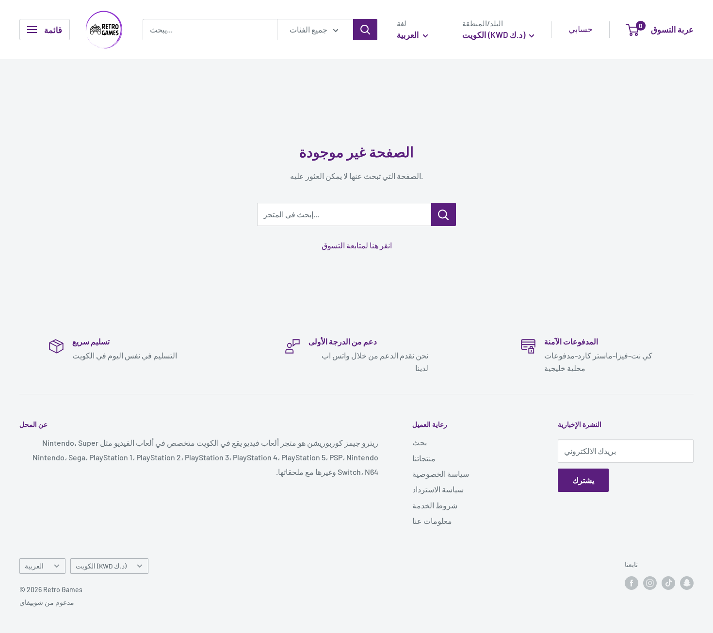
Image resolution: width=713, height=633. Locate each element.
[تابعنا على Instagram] (650, 583)
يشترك (583, 480)
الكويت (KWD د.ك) (101, 566)
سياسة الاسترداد (438, 489)
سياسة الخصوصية (440, 473)
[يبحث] (365, 29)
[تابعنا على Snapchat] (687, 583)
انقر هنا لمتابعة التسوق (357, 245)
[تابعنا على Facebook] (631, 583)
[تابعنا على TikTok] (668, 583)
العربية (34, 566)
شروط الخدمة (434, 505)
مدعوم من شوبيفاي (46, 602)
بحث (419, 442)
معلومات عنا (432, 520)
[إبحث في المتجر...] (443, 214)
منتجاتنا (424, 458)
